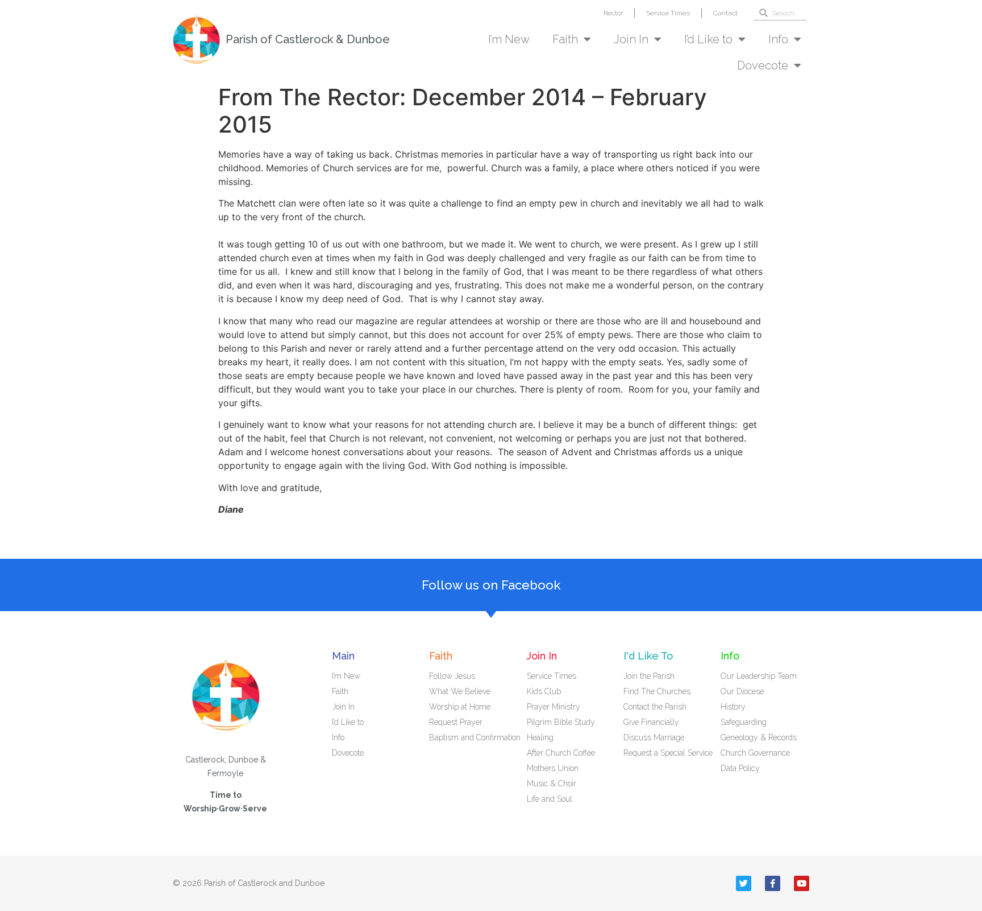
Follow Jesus (452, 676)
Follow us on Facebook (491, 585)
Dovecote (762, 65)
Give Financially (651, 722)
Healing (540, 737)
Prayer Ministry (553, 706)
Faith (565, 39)
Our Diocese (742, 691)
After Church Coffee (561, 752)
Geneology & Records (759, 737)
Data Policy (740, 768)
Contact (725, 13)
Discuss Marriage (653, 737)
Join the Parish (649, 676)
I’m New (509, 39)
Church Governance (755, 752)
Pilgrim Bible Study (561, 722)
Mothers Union (553, 768)
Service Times (668, 13)
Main (343, 656)
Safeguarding (744, 722)
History (733, 706)
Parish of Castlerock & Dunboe (308, 39)
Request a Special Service (668, 752)
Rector (613, 13)
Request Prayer (455, 722)
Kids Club (544, 691)
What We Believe (459, 691)
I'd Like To (648, 656)
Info (778, 39)
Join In (631, 39)
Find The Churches (656, 691)
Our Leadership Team (759, 676)
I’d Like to (708, 39)
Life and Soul (549, 798)
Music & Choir (551, 783)
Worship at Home (459, 706)
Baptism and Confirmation (475, 737)
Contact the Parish (654, 706)
